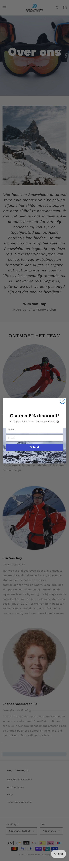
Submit (34, 447)
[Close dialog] (62, 401)
